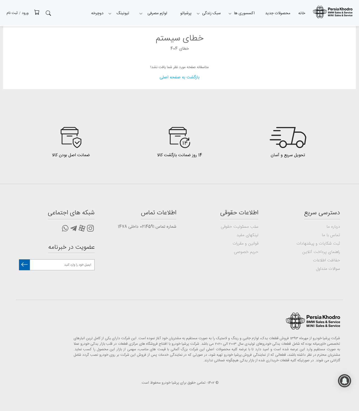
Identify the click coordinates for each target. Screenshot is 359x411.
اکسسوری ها (244, 13)
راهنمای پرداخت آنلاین (321, 252)
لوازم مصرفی (157, 13)
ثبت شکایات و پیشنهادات (318, 243)
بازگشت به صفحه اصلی (179, 77)
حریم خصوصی (246, 252)
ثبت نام (12, 13)
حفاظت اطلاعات (326, 260)
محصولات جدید (277, 13)
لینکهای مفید (247, 235)
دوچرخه (97, 13)
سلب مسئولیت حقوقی (239, 226)
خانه (301, 13)
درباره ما (333, 226)
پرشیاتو (186, 13)
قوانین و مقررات (245, 243)
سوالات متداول (328, 268)
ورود (25, 13)
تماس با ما (331, 235)
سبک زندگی (211, 13)
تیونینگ (122, 13)
